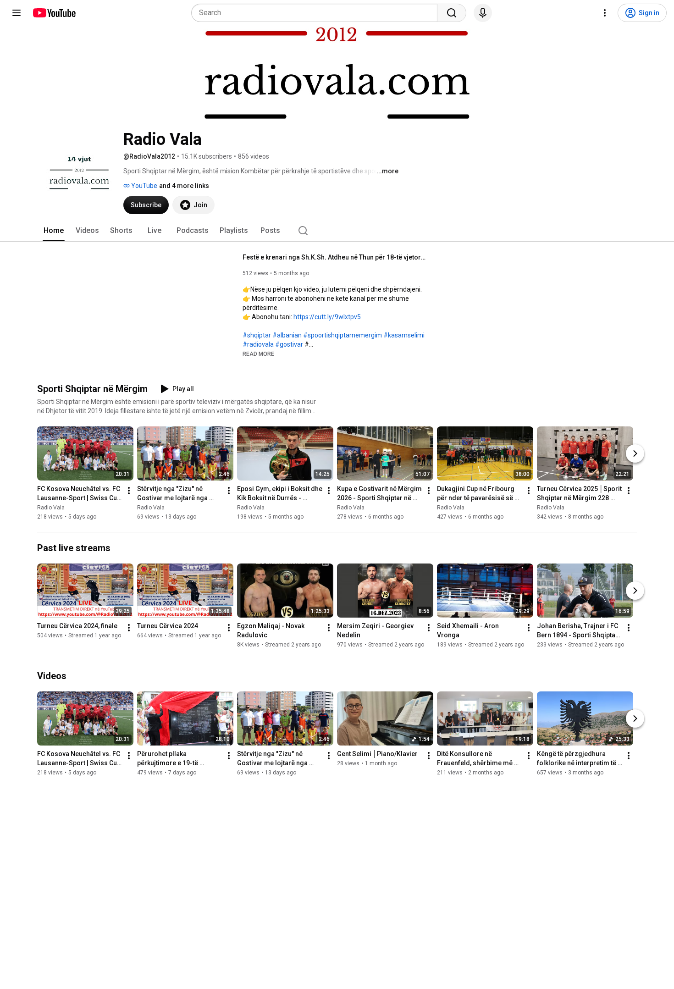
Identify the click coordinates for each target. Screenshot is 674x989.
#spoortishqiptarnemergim (342, 335)
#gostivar (289, 344)
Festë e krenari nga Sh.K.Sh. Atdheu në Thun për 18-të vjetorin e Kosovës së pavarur (334, 257)
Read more (258, 354)
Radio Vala (51, 507)
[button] (258, 353)
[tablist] (337, 231)
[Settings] (604, 12)
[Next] (635, 453)
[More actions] (129, 490)
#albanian (287, 335)
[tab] (54, 231)
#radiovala (258, 344)
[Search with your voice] (483, 13)
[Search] (451, 13)
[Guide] (16, 12)
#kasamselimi (404, 335)
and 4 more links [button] (184, 185)
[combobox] (317, 12)
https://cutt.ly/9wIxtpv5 (327, 316)
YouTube (143, 185)
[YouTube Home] (54, 13)
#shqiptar (257, 335)
